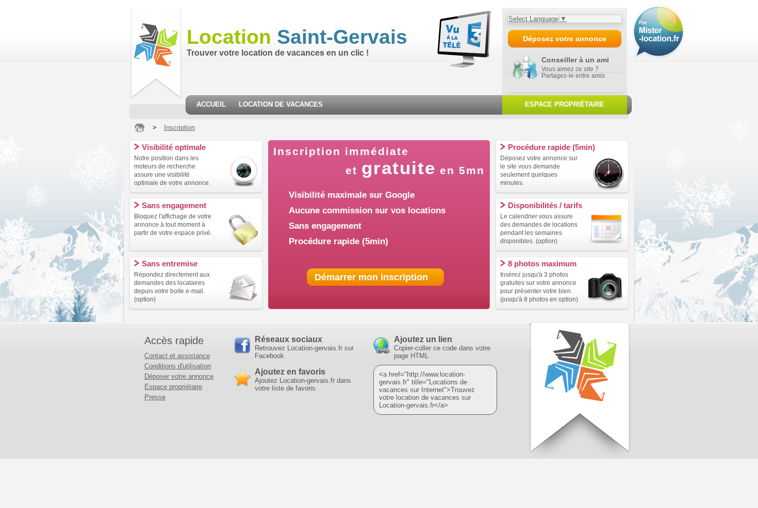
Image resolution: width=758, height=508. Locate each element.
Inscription (179, 127)
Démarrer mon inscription (371, 277)
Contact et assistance (177, 356)
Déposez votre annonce (564, 39)
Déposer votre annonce (178, 376)
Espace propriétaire (173, 387)
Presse (155, 397)
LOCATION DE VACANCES (281, 104)
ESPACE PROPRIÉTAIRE (564, 104)
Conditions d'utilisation (177, 366)
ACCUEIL (211, 104)
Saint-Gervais (297, 37)
